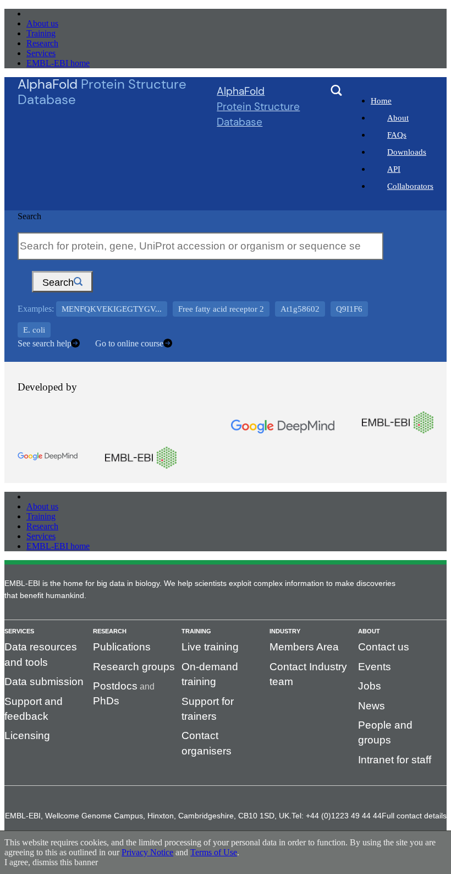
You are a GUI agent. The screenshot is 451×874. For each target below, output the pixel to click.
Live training (210, 647)
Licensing (27, 735)
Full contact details (414, 815)
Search (29, 216)
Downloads (406, 152)
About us (42, 23)
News (371, 706)
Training (41, 33)
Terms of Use (213, 852)
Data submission (44, 681)
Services (41, 53)
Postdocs (115, 686)
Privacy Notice (147, 852)
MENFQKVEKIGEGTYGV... (112, 309)
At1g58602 (300, 309)
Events (374, 666)
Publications (122, 647)
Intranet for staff (394, 760)
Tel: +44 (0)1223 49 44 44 (337, 815)
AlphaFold (258, 106)
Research (42, 43)
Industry (285, 631)
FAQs (396, 135)
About (398, 117)
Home (381, 100)
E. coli (34, 329)
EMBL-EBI (47, 13)
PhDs (106, 701)
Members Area (304, 647)
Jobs (369, 686)
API (393, 169)
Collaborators (410, 186)
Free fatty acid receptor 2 (221, 309)
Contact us (383, 647)
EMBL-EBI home (58, 63)
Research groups (134, 666)
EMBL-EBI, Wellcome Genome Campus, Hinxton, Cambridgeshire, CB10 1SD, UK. (148, 815)
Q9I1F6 (349, 309)
